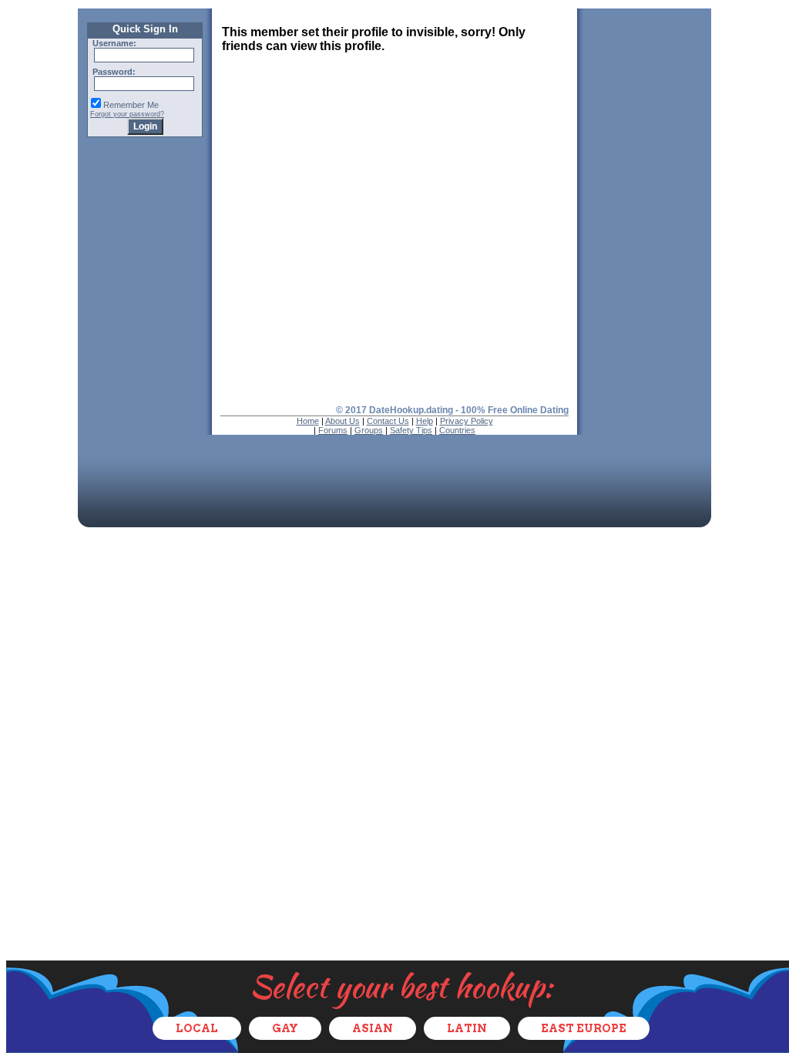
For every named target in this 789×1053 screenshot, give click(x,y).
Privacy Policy (466, 421)
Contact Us (388, 421)
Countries (457, 430)
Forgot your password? (127, 114)
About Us (342, 421)
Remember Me (131, 104)
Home (308, 421)
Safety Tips (411, 430)
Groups (368, 430)
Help (424, 421)
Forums (332, 430)
